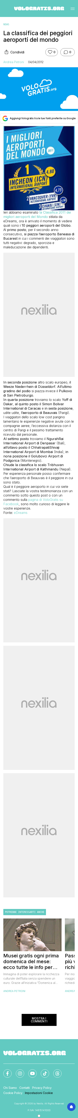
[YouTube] (30, 1071)
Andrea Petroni (13, 62)
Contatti (24, 1087)
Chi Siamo (10, 1087)
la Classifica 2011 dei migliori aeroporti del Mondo (37, 214)
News (6, 24)
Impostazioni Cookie (39, 1093)
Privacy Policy (42, 1087)
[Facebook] (5, 1071)
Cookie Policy (12, 1093)
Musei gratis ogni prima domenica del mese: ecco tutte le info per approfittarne (31, 961)
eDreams (20, 513)
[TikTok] (42, 1071)
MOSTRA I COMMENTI (39, 1020)
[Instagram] (17, 1071)
